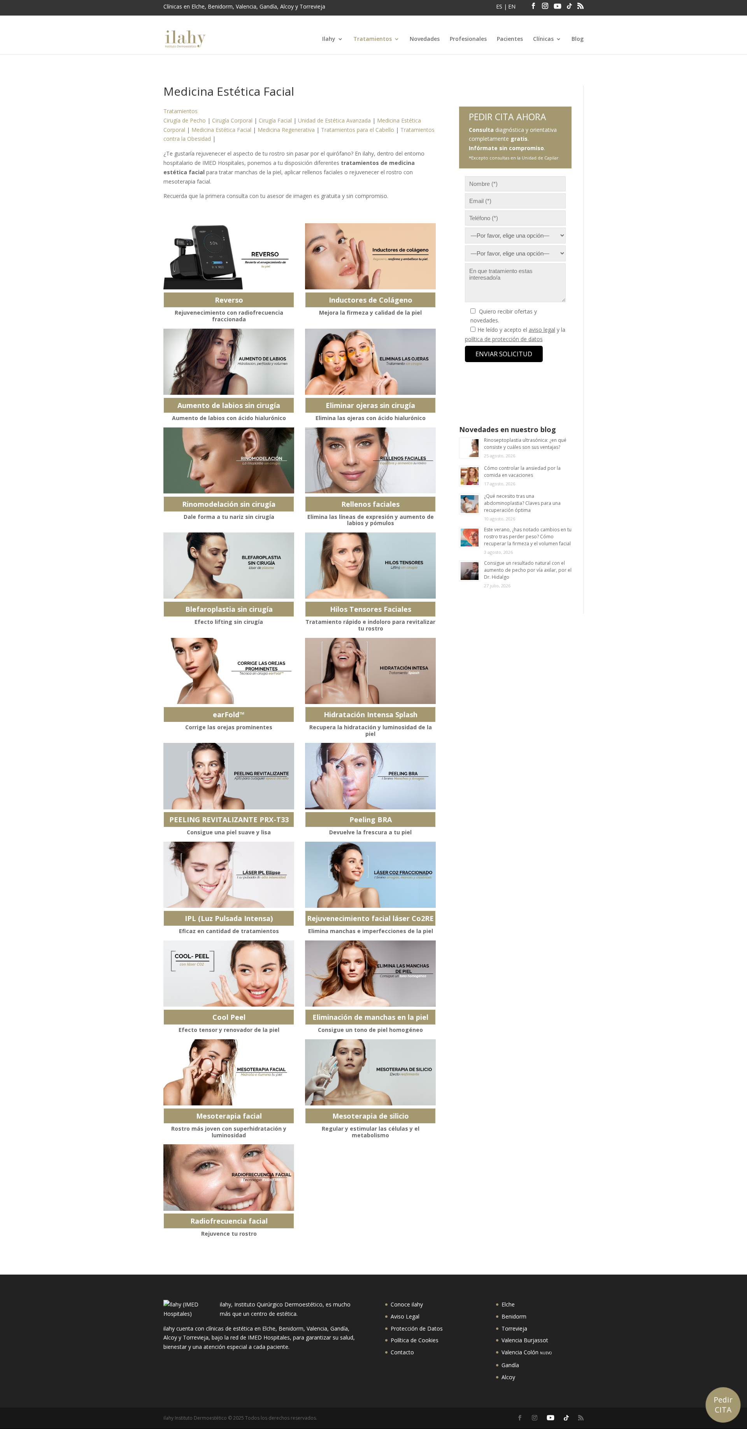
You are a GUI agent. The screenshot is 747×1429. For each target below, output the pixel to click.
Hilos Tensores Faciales (370, 609)
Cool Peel (228, 1017)
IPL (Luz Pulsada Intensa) (229, 918)
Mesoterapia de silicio (370, 1116)
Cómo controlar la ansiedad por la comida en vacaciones (522, 471)
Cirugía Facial (275, 120)
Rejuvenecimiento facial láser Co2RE (370, 918)
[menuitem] (500, 9)
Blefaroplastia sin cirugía (229, 609)
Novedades (425, 39)
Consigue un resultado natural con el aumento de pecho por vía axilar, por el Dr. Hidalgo (528, 570)
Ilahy (328, 39)
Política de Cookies (414, 1340)
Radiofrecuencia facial (229, 1221)
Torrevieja (514, 1328)
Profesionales (468, 39)
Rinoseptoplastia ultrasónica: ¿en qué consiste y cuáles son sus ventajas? (525, 443)
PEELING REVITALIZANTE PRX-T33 (229, 819)
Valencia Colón (527, 1352)
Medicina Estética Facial (221, 129)
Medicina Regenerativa (286, 129)
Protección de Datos (417, 1328)
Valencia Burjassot (525, 1340)
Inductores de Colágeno (370, 300)
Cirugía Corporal (232, 120)
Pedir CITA (723, 1404)
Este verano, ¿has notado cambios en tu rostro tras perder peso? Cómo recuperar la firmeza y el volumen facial (528, 536)
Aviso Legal (405, 1316)
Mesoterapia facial (229, 1116)
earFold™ (229, 714)
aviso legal (542, 329)
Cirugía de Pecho (184, 120)
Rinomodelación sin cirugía (228, 504)
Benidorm (514, 1316)
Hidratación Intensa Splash (370, 714)
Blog (578, 39)
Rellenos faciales (370, 504)
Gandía (510, 1365)
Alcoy (508, 1377)
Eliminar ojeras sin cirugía (370, 405)
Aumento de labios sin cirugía (228, 405)
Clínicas (543, 39)
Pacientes (510, 39)
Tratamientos (372, 39)
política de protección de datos (504, 339)
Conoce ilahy (407, 1304)
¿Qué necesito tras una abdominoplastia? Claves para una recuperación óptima (522, 503)
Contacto (402, 1352)
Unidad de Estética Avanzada (334, 120)
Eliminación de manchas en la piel (370, 1017)
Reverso (229, 300)
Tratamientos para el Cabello (357, 129)
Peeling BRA (370, 819)
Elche (508, 1304)
